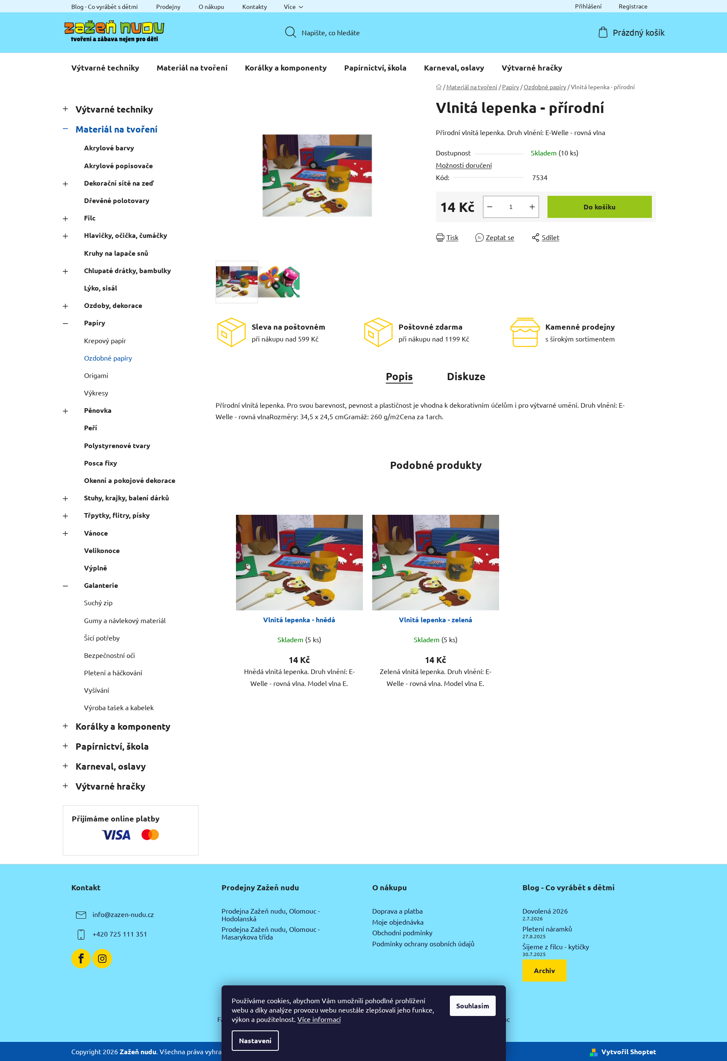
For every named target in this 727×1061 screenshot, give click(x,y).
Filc (89, 217)
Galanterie (101, 585)
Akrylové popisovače (118, 165)
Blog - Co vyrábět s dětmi (104, 6)
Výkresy (96, 392)
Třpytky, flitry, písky (117, 515)
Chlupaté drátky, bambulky (127, 270)
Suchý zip (98, 602)
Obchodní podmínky (402, 933)
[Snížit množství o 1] (489, 206)
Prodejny (168, 6)
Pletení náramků (547, 929)
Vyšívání (96, 690)
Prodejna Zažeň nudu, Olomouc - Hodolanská (271, 914)
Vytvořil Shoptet (628, 1051)
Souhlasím (472, 1005)
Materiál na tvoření (116, 129)
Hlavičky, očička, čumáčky (125, 235)
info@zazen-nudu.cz (123, 914)
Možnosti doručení (464, 165)
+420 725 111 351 (120, 933)
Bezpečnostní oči (109, 655)
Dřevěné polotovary (116, 200)
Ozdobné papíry (108, 357)
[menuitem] (105, 67)
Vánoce (96, 532)
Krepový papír (105, 340)
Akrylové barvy (109, 147)
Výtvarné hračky (110, 786)
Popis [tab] (399, 376)
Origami (96, 375)
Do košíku (599, 206)
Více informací (319, 1019)
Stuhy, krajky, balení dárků (126, 497)
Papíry (94, 322)
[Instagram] (102, 958)
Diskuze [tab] (466, 376)
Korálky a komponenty (123, 726)
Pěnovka (98, 410)
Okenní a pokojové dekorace (129, 480)
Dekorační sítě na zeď (119, 182)
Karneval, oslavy (111, 766)
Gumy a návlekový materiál (125, 620)
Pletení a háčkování (113, 672)
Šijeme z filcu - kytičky (555, 947)
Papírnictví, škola (112, 746)
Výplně (95, 567)
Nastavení (255, 1040)
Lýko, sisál (100, 287)
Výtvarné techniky (114, 109)
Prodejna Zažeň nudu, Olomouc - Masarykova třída (271, 933)
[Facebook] (81, 958)
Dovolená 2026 (545, 911)
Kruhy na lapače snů (116, 252)
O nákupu (211, 6)
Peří (90, 427)
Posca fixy (100, 462)
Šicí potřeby (102, 637)
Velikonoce (102, 550)
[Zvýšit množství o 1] (532, 206)
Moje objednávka (398, 922)
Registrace (633, 6)
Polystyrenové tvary (117, 445)
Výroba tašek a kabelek (119, 707)
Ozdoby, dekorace (113, 305)
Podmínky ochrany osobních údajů (423, 944)
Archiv (544, 970)
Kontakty (254, 6)
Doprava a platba (397, 911)
